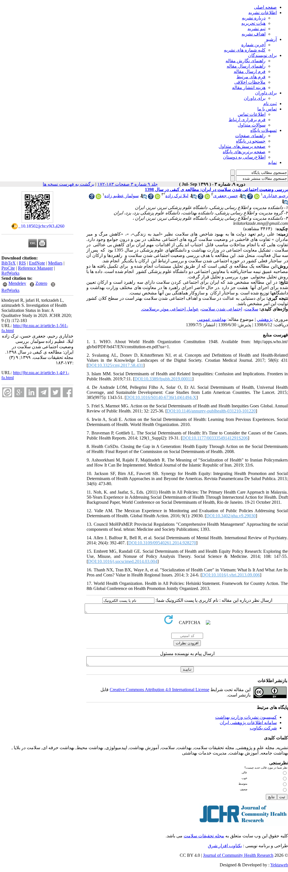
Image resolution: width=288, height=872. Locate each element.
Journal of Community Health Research (238, 855)
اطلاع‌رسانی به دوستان (244, 157)
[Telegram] (43, 392)
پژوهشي (265, 319)
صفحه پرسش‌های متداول (242, 146)
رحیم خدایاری (275, 195)
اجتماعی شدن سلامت (221, 309)
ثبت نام (270, 103)
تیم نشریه (257, 28)
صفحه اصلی (265, 7)
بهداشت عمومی (211, 319)
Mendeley (17, 283)
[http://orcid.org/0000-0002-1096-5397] (157, 197)
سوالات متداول (252, 125)
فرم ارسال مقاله (250, 71)
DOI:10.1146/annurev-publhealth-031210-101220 (211, 411)
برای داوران (266, 92)
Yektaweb (279, 864)
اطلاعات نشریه (262, 12)
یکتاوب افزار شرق (225, 845)
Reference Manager (35, 268)
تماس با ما (267, 108)
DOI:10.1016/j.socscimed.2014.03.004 (122, 561)
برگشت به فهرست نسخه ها (68, 184)
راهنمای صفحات (250, 135)
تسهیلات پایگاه (263, 130)
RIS (22, 263)
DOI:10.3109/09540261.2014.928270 (162, 542)
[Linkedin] (31, 392)
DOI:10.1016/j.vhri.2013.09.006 (231, 575)
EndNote (37, 263)
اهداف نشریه (254, 34)
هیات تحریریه (253, 23)
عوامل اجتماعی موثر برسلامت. (170, 309)
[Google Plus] (19, 392)
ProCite (8, 268)
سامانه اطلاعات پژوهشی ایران (248, 722)
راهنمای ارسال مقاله (246, 66)
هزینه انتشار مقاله (249, 87)
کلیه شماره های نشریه (245, 50)
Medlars (55, 263)
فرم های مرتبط (251, 76)
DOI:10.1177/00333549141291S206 (215, 438)
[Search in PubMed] (243, 197)
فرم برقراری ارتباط (247, 119)
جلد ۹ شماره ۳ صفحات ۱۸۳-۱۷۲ (127, 184)
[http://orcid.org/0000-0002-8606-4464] (207, 197)
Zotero (41, 283)
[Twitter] (55, 392)
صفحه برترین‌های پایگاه (244, 151)
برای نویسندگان (262, 55)
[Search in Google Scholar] (250, 197)
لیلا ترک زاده (176, 195)
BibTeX (8, 263)
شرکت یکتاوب (263, 727)
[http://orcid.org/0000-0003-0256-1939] (98, 197)
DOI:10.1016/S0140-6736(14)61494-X (161, 397)
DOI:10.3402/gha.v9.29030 (231, 515)
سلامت (251, 309)
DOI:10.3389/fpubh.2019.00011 (163, 378)
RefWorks (10, 273)
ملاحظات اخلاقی (250, 82)
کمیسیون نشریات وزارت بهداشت (246, 717)
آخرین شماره (253, 44)
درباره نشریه (254, 17)
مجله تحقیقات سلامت (204, 835)
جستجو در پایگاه (251, 141)
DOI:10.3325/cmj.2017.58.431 (115, 365)
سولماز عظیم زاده (121, 195)
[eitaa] (7, 392)
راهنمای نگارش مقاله (246, 60)
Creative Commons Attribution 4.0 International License (159, 689)
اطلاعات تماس (252, 114)
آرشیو (271, 39)
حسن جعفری (225, 195)
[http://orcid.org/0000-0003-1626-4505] (257, 197)
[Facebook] (68, 392)
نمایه (272, 162)
